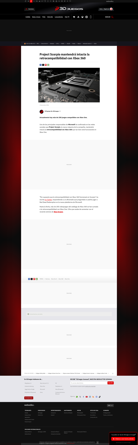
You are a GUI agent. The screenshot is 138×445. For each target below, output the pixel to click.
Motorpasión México (82, 431)
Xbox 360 (61, 279)
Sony (41, 392)
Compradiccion (93, 417)
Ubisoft (68, 43)
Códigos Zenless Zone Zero (54, 373)
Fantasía (52, 43)
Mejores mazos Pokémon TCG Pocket (71, 373)
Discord (96, 396)
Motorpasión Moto (81, 415)
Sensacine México (55, 431)
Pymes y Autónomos (108, 415)
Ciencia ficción (44, 43)
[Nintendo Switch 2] (86, 17)
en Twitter (48, 200)
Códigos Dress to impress (88, 373)
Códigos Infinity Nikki (41, 373)
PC (56, 383)
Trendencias (93, 413)
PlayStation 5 (28, 383)
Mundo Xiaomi (28, 421)
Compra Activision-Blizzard (60, 393)
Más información (71, 443)
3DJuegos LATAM (42, 431)
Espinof (52, 415)
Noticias (48, 279)
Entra (101, 9)
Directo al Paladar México (68, 432)
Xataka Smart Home (29, 419)
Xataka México (28, 431)
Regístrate (106, 9)
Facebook (41, 65)
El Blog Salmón (106, 413)
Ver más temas (28, 398)
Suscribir (110, 383)
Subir (109, 405)
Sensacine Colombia (55, 434)
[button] (52, 111)
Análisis (28, 17)
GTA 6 (57, 43)
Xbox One (67, 279)
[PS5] (78, 17)
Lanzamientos (59, 17)
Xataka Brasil (28, 434)
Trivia (43, 17)
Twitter (43, 65)
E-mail (48, 65)
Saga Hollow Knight (29, 389)
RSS (93, 396)
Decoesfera (93, 415)
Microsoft (42, 389)
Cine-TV (67, 17)
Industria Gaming (29, 386)
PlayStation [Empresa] (30, 392)
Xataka (26, 413)
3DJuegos (69, 8)
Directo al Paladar (68, 413)
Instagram (90, 396)
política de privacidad (90, 386)
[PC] (74, 17)
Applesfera (27, 417)
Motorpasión (80, 413)
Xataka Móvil (28, 415)
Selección (50, 17)
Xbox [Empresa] (59, 389)
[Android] (90, 17)
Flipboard (46, 65)
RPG (38, 43)
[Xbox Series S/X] (82, 17)
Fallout (79, 43)
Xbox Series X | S (44, 383)
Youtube (86, 396)
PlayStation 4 (58, 386)
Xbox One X (54, 279)
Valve (95, 43)
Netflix (62, 43)
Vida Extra (40, 415)
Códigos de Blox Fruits (102, 373)
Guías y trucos (36, 17)
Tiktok (99, 396)
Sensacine (53, 413)
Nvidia (73, 43)
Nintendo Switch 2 (87, 43)
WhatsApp (77, 396)
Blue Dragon (58, 212)
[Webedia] (29, 405)
